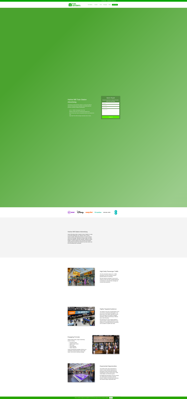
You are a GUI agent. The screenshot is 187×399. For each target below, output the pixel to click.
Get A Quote (115, 4)
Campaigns (105, 4)
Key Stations (90, 4)
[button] (110, 117)
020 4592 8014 (103, 0)
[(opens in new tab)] (71, 212)
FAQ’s (110, 4)
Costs (101, 4)
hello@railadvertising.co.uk (111, 0)
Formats (96, 4)
